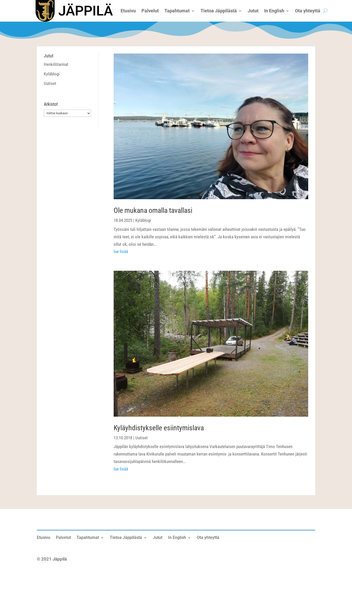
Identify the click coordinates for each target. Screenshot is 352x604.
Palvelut (63, 538)
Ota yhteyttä (208, 538)
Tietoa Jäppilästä (126, 538)
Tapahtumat (88, 538)
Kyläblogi (52, 73)
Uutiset (50, 83)
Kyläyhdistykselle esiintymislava (159, 428)
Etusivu (43, 538)
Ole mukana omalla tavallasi (153, 210)
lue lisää (121, 251)
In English (177, 538)
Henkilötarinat (56, 64)
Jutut (157, 538)
